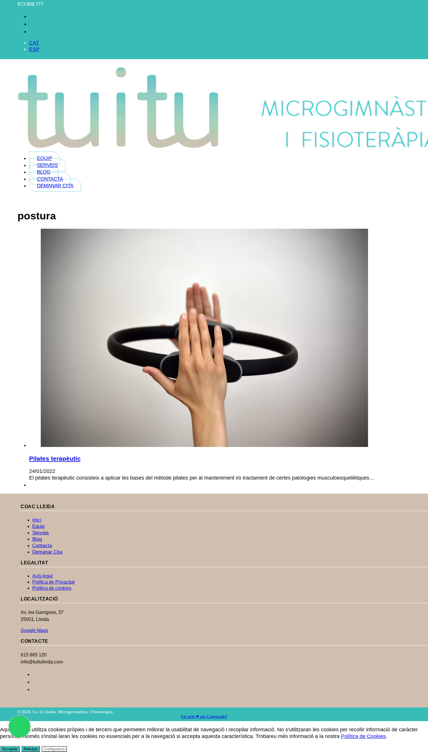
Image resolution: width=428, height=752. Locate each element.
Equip (44, 158)
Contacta (50, 179)
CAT (34, 43)
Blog (43, 172)
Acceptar (9, 749)
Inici (36, 520)
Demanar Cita (55, 186)
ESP (34, 49)
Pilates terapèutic (55, 458)
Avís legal (42, 575)
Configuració (54, 749)
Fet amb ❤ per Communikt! (204, 716)
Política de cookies (51, 588)
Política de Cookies (363, 736)
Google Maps (34, 630)
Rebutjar (31, 749)
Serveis (47, 165)
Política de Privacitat (53, 582)
